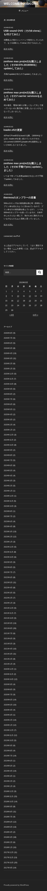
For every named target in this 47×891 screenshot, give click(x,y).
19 (30, 301)
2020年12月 (9, 669)
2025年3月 (8, 419)
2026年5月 (8, 348)
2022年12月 (9, 547)
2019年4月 (8, 771)
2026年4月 (8, 353)
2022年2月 (8, 598)
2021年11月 (8, 613)
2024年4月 (8, 476)
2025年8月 (8, 394)
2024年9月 (8, 450)
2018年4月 (8, 832)
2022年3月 (8, 593)
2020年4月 (8, 710)
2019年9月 (8, 745)
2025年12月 (9, 374)
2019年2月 (8, 781)
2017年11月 (8, 857)
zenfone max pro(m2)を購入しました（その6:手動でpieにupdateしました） (23, 167)
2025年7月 (8, 399)
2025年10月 (9, 384)
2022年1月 (8, 603)
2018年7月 (8, 817)
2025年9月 (8, 389)
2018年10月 (9, 801)
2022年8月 (8, 567)
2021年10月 (9, 618)
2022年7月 (8, 572)
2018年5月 (8, 827)
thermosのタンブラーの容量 (20, 197)
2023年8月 (8, 511)
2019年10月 (9, 740)
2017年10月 (9, 862)
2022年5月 (8, 582)
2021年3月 (8, 654)
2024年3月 (8, 481)
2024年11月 (8, 440)
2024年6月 (8, 465)
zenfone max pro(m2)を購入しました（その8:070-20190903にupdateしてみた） (22, 65)
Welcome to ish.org (21, 3)
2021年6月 (8, 638)
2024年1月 (8, 491)
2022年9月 (8, 562)
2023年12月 (9, 496)
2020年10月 (9, 679)
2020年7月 (8, 694)
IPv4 (32, 248)
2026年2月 (8, 363)
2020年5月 (8, 705)
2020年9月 (8, 684)
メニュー (24, 11)
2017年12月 (9, 852)
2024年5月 (8, 470)
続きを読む (8, 49)
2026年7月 (8, 338)
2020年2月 (8, 720)
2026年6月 (8, 343)
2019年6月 (8, 761)
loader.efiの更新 (13, 130)
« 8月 (12, 315)
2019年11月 (8, 735)
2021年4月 (8, 649)
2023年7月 (8, 516)
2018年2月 (8, 842)
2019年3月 (8, 776)
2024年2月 (8, 486)
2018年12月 (9, 791)
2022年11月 (8, 552)
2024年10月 (9, 445)
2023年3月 (8, 531)
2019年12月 (9, 730)
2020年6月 (8, 700)
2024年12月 (9, 435)
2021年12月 (9, 608)
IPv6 (9, 245)
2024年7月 (8, 460)
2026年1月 (8, 369)
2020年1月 (8, 725)
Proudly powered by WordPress (16, 885)
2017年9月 (8, 868)
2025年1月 (8, 430)
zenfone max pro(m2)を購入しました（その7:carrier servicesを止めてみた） (23, 96)
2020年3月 (8, 715)
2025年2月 (8, 425)
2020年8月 (8, 689)
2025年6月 (8, 404)
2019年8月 (8, 751)
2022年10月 (9, 557)
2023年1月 (8, 542)
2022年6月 (8, 577)
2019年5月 (8, 766)
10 (18, 296)
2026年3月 (8, 358)
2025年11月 (8, 379)
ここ (15, 248)
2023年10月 (9, 506)
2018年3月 (8, 837)
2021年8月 (8, 628)
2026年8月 (8, 333)
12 (30, 296)
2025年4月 (8, 414)
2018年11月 (8, 796)
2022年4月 (8, 587)
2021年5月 (8, 644)
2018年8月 (8, 812)
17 (18, 301)
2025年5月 (8, 409)
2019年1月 (8, 786)
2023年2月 (8, 537)
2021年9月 (8, 623)
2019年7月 (8, 756)
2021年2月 (8, 659)
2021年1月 (8, 664)
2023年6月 (8, 521)
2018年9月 (8, 806)
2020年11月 (8, 674)
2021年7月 (8, 633)
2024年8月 (8, 455)
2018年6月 (8, 822)
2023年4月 (8, 526)
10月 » (35, 315)
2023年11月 (8, 501)
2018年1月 (8, 847)
